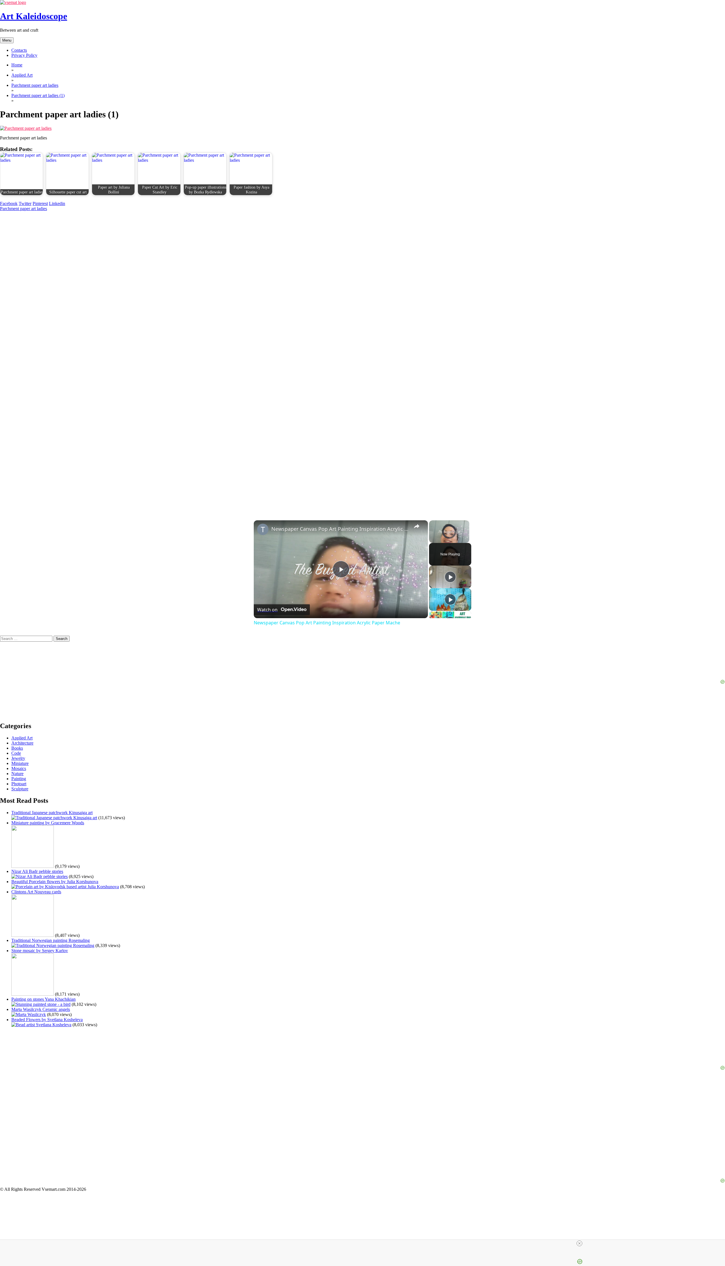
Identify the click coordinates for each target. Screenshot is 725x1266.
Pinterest (40, 203)
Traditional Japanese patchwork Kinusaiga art (52, 812)
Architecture (22, 743)
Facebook (9, 203)
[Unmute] (439, 539)
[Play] (432, 539)
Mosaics (18, 768)
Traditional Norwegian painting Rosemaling (50, 940)
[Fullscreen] (465, 539)
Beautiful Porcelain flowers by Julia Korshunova (54, 881)
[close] (579, 1243)
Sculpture (19, 788)
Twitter (25, 203)
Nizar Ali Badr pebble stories (37, 871)
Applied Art (22, 738)
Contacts (19, 50)
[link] (262, 529)
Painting (18, 778)
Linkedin (57, 203)
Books (17, 748)
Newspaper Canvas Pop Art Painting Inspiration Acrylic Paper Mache (340, 528)
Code (16, 753)
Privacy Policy (24, 55)
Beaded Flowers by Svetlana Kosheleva (47, 1019)
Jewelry (18, 758)
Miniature (20, 763)
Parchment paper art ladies (23, 208)
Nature (17, 773)
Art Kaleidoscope (33, 16)
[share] (416, 526)
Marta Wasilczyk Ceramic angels (40, 1009)
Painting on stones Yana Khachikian (43, 999)
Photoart (18, 783)
